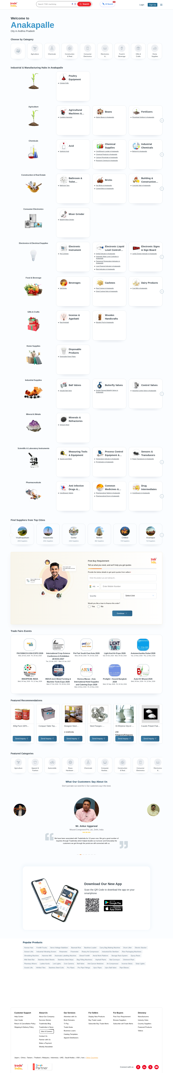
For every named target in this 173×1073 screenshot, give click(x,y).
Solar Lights (140, 964)
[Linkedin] (144, 1067)
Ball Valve (80, 964)
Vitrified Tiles (40, 968)
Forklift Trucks (41, 948)
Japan (16, 1058)
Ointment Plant (128, 960)
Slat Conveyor (114, 960)
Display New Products (97, 1016)
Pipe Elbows (124, 968)
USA (78, 1058)
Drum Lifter (127, 948)
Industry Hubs (143, 1020)
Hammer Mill (46, 956)
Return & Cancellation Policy (24, 1024)
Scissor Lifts (28, 952)
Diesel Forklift (84, 956)
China (23, 1058)
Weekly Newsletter (46, 1047)
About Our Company (46, 1016)
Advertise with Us (70, 1016)
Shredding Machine (31, 956)
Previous (56, 120)
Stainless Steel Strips (65, 960)
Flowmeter (74, 952)
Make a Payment (45, 1043)
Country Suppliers (144, 1024)
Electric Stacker (141, 948)
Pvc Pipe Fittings (84, 968)
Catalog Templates (71, 1034)
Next (162, 120)
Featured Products (145, 1027)
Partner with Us (44, 1040)
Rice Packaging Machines (131, 952)
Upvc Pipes (97, 968)
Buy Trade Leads (95, 1020)
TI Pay (66, 1024)
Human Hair (28, 948)
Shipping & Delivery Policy (24, 1027)
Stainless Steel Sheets (46, 960)
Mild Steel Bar (29, 960)
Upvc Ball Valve (110, 968)
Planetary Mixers (30, 964)
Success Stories (45, 1020)
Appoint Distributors (71, 1038)
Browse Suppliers (119, 1020)
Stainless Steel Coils (56, 968)
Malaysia (45, 1058)
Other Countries (92, 1058)
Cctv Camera (69, 964)
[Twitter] (150, 1067)
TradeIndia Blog (45, 1024)
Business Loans (70, 1031)
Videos (140, 1031)
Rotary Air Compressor (90, 952)
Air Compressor (112, 964)
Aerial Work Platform (100, 956)
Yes (93, 606)
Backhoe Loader (90, 948)
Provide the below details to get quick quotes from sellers (109, 572)
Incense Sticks (127, 964)
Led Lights (57, 964)
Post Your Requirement (122, 1016)
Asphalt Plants (100, 960)
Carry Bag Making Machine (110, 948)
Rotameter (63, 952)
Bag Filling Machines (84, 960)
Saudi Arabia (69, 1058)
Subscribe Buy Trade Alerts (99, 1024)
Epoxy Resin (135, 956)
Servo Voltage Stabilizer (59, 948)
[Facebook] (138, 1067)
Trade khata (68, 1027)
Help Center (18, 1016)
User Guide (18, 1020)
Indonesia (54, 1058)
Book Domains (69, 1020)
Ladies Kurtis (45, 964)
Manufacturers (143, 1016)
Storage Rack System (119, 956)
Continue (120, 613)
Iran (82, 1058)
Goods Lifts (28, 968)
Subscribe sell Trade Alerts (123, 1024)
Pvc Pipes (70, 968)
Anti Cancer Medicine (95, 964)
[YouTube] (156, 1067)
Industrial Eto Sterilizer (110, 952)
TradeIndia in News (46, 1027)
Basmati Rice (76, 948)
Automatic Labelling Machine (65, 956)
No (102, 606)
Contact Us (43, 1036)
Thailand (37, 1058)
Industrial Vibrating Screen (46, 952)
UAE (61, 1058)
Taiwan (29, 1058)
